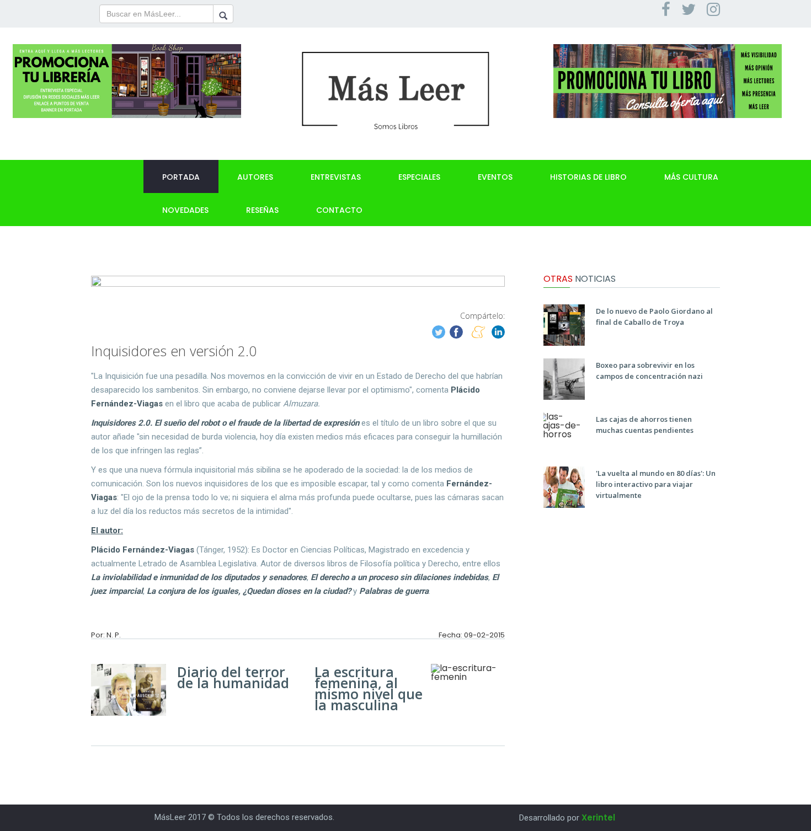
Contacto (339, 210)
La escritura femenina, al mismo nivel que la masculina (368, 688)
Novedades (185, 210)
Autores (255, 177)
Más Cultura (691, 177)
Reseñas (262, 210)
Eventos (495, 177)
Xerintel (598, 817)
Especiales (419, 177)
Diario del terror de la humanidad (233, 677)
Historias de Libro (588, 177)
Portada (181, 177)
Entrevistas (336, 177)
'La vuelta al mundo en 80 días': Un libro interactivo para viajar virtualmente (656, 484)
